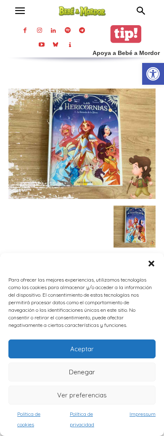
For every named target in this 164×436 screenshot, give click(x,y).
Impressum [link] (143, 414)
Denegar (82, 372)
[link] (153, 74)
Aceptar (82, 349)
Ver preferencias (82, 395)
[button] (151, 263)
